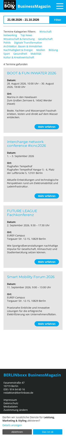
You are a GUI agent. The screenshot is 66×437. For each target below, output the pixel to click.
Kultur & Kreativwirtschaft (19, 57)
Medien (40, 50)
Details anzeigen (12, 425)
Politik (7, 42)
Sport (7, 53)
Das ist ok (47, 431)
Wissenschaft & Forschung (19, 39)
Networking (10, 35)
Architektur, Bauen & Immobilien (23, 46)
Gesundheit (20, 53)
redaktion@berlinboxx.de (18, 392)
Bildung (53, 50)
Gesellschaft (45, 39)
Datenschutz (11, 403)
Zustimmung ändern (16, 410)
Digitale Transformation (28, 42)
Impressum (10, 400)
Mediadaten (11, 406)
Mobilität (36, 53)
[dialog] (33, 425)
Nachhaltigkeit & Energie (18, 50)
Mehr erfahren (46, 126)
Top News (26, 35)
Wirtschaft (45, 31)
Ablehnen (17, 431)
